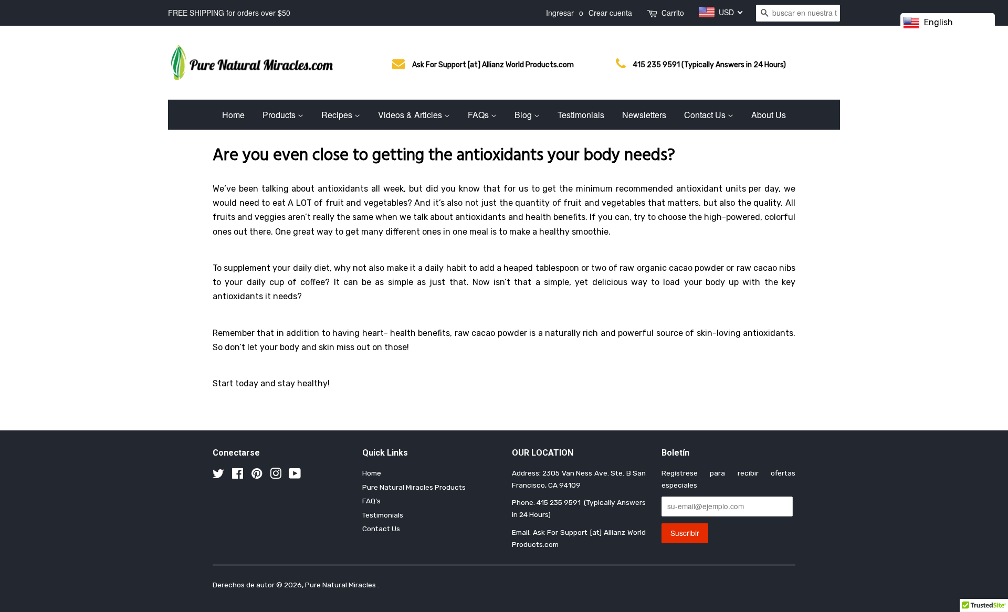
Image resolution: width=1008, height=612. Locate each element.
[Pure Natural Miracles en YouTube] (295, 475)
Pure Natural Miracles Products (414, 487)
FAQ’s (371, 501)
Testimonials (581, 115)
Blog (524, 115)
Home (233, 115)
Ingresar (560, 12)
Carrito (673, 12)
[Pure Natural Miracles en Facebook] (238, 475)
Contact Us (706, 115)
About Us (768, 115)
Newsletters (644, 115)
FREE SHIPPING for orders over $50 (229, 12)
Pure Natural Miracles (341, 585)
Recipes (337, 115)
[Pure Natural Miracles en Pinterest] (256, 475)
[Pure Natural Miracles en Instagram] (275, 475)
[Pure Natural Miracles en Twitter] (218, 475)
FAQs (479, 115)
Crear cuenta (610, 12)
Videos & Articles (411, 115)
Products (280, 115)
